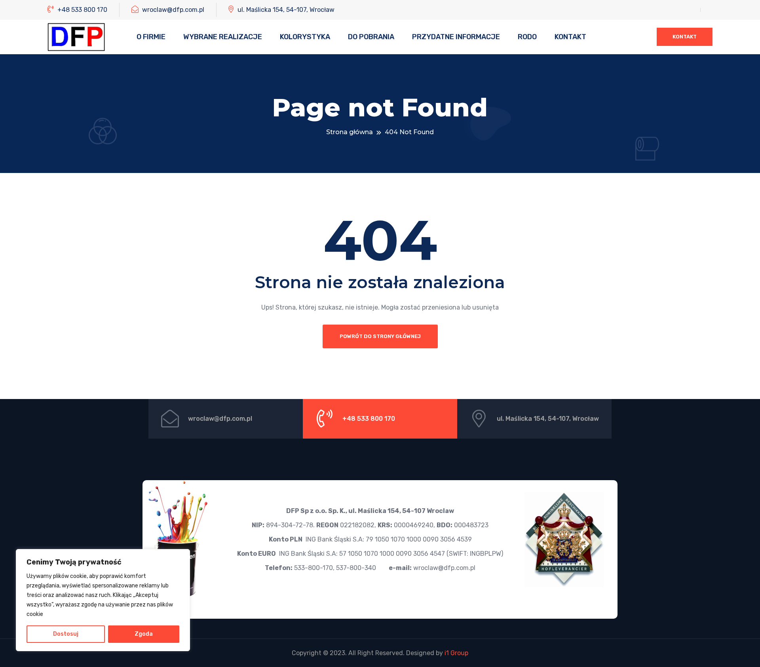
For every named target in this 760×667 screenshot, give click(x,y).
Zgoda (144, 634)
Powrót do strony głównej (380, 336)
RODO (527, 36)
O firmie (151, 36)
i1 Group (456, 653)
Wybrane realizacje (222, 36)
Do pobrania (371, 36)
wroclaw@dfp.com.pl (172, 9)
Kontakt (570, 36)
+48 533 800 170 (81, 9)
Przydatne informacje (456, 36)
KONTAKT (685, 37)
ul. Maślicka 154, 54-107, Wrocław (285, 9)
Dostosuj (65, 634)
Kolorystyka (305, 36)
